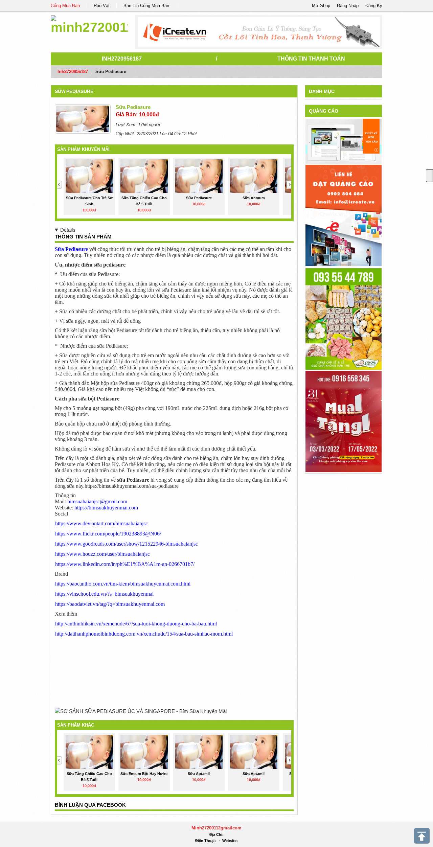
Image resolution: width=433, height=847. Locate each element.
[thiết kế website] (259, 32)
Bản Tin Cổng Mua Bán (146, 5)
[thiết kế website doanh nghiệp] (343, 140)
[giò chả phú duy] (343, 318)
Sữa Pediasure (74, 91)
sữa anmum (254, 198)
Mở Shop (321, 5)
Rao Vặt (102, 5)
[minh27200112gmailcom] (89, 23)
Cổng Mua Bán (65, 5)
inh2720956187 (122, 59)
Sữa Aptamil (199, 774)
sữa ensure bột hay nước (143, 774)
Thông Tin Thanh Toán (311, 59)
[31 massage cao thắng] (343, 421)
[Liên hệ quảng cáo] (343, 215)
